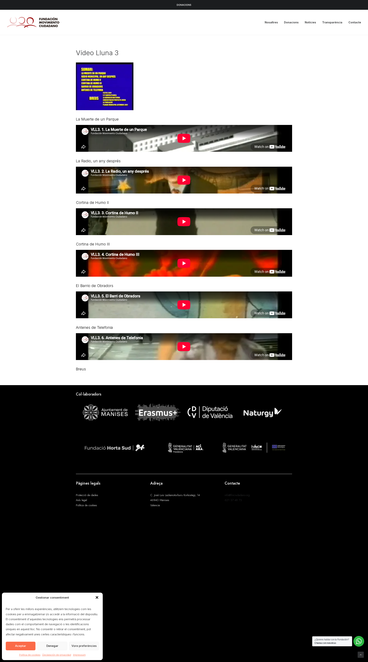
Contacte (354, 22)
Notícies (310, 22)
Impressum (79, 654)
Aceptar (20, 646)
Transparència (332, 22)
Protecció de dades (87, 495)
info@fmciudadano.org (237, 495)
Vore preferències (84, 646)
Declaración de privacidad (56, 654)
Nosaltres (271, 22)
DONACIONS (184, 4)
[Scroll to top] (361, 654)
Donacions (291, 22)
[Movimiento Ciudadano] (33, 22)
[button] (97, 597)
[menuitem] (273, 22)
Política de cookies (29, 654)
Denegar (52, 646)
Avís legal (81, 500)
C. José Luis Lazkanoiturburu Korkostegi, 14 (175, 495)
